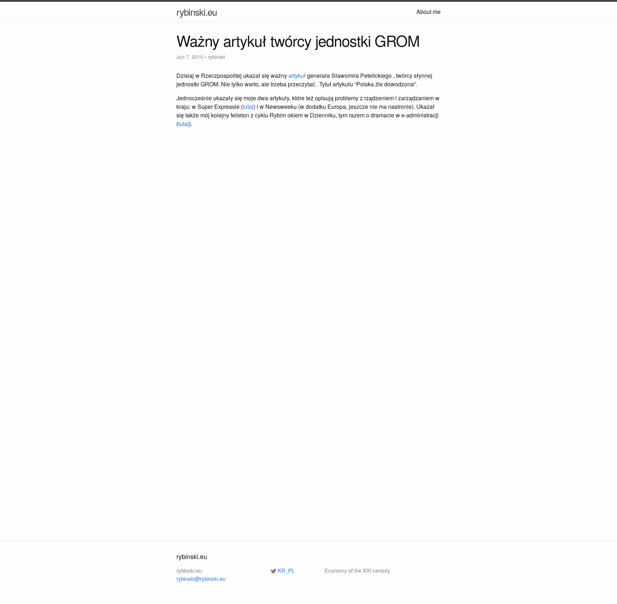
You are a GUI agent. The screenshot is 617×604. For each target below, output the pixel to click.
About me (428, 11)
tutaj (248, 106)
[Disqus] (308, 236)
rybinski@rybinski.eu (200, 578)
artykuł (297, 75)
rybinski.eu (196, 11)
